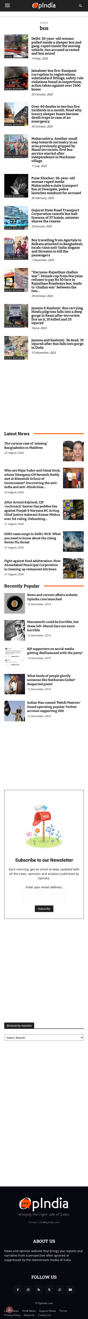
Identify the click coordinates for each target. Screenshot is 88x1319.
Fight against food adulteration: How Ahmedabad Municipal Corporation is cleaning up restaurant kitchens (32, 565)
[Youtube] (70, 1290)
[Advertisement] (44, 970)
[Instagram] (28, 1290)
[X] (49, 1290)
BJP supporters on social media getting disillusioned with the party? (55, 651)
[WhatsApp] (60, 1290)
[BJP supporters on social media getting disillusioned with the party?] (14, 657)
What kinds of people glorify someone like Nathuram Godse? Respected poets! (51, 680)
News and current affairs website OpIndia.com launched (52, 597)
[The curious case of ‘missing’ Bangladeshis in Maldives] (73, 451)
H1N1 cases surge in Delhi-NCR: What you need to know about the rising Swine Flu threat (32, 538)
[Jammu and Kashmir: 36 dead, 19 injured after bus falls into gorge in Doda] (16, 348)
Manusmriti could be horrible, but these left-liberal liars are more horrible (53, 626)
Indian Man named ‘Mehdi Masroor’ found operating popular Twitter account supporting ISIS (54, 707)
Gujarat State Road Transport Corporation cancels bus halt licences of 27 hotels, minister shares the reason (55, 215)
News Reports (14, 88)
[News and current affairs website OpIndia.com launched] (14, 603)
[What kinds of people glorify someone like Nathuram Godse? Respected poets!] (14, 684)
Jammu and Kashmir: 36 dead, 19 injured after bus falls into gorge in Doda (57, 344)
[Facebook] (17, 1290)
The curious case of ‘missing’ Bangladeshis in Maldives (25, 446)
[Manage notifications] (9, 1309)
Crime (9, 56)
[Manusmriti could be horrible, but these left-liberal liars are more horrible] (14, 630)
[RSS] (39, 1290)
